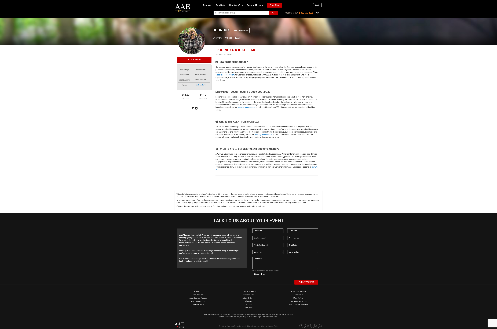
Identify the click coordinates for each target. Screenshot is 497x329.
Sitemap (264, 326)
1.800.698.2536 (306, 13)
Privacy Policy (273, 326)
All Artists (248, 301)
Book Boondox (194, 59)
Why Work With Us (198, 301)
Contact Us (299, 295)
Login (317, 5)
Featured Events (255, 5)
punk (204, 85)
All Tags (248, 304)
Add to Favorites (241, 30)
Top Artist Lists (248, 295)
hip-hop (198, 85)
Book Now (275, 5)
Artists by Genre (248, 298)
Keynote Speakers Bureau (299, 304)
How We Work (198, 295)
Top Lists (220, 5)
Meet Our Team (299, 298)
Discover (207, 5)
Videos (228, 37)
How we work (236, 5)
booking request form (226, 75)
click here (261, 206)
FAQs (238, 37)
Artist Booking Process (198, 298)
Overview (217, 37)
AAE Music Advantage (299, 301)
